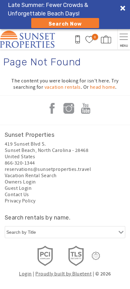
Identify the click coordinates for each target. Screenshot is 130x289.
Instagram (68, 108)
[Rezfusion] (96, 256)
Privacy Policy (20, 201)
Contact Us (17, 194)
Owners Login (20, 182)
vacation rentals (62, 87)
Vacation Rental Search (31, 175)
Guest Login (18, 188)
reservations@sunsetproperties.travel (48, 169)
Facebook (52, 108)
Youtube (85, 108)
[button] (65, 14)
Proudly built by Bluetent (63, 274)
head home (102, 87)
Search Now (65, 24)
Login (25, 274)
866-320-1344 (20, 163)
